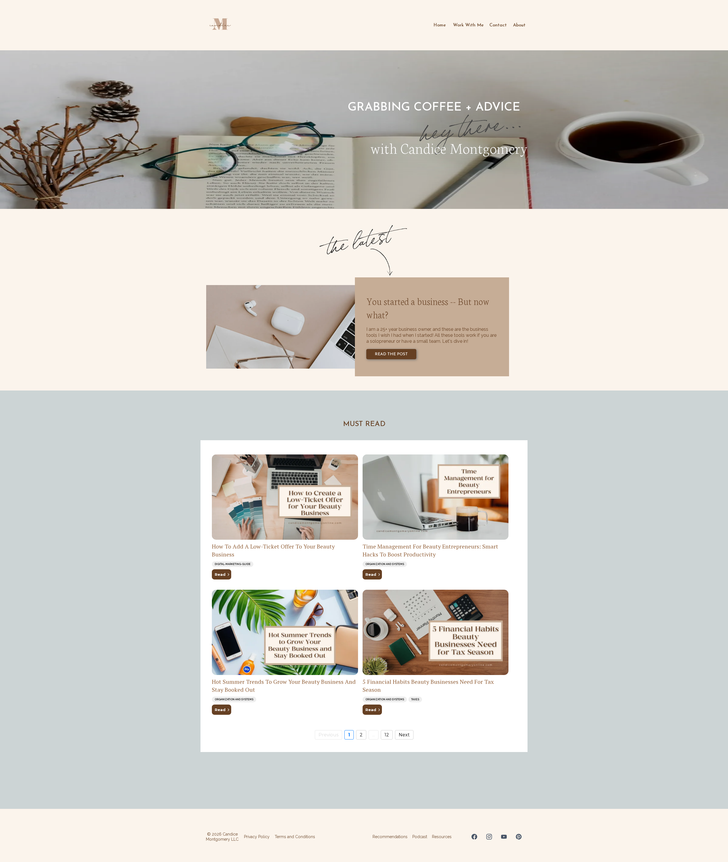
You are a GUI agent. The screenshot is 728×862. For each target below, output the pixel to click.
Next (404, 735)
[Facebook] (474, 836)
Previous (328, 735)
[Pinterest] (518, 836)
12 (386, 735)
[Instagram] (489, 836)
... (373, 735)
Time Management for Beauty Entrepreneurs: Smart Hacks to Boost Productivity (430, 550)
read (220, 574)
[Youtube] (504, 836)
